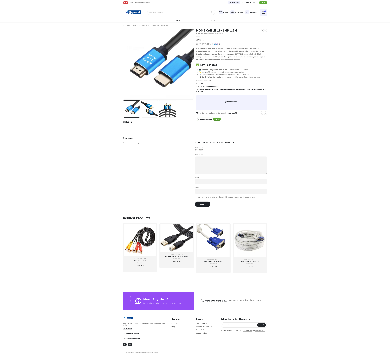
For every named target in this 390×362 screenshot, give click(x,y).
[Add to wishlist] (153, 232)
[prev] (262, 30)
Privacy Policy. (260, 330)
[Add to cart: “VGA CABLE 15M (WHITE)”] (263, 227)
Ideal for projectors (242, 89)
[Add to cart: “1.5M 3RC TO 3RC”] (153, 227)
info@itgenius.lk (133, 333)
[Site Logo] (133, 12)
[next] (265, 30)
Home (177, 20)
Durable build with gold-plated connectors (217, 89)
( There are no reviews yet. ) (213, 34)
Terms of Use (247, 330)
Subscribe (261, 325)
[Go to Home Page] (123, 25)
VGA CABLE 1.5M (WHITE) (213, 261)
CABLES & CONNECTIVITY (211, 86)
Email (197, 187)
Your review (200, 155)
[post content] (140, 240)
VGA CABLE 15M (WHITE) (250, 261)
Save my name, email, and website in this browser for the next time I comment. (226, 197)
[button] (126, 64)
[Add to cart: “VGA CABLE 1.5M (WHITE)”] (226, 227)
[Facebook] (261, 113)
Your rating (199, 147)
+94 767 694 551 (134, 338)
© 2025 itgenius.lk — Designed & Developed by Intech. (141, 353)
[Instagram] (265, 113)
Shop (213, 20)
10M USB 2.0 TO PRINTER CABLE (176, 256)
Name (198, 177)
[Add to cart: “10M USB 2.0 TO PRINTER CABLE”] (190, 227)
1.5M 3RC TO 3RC (140, 260)
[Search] (212, 12)
